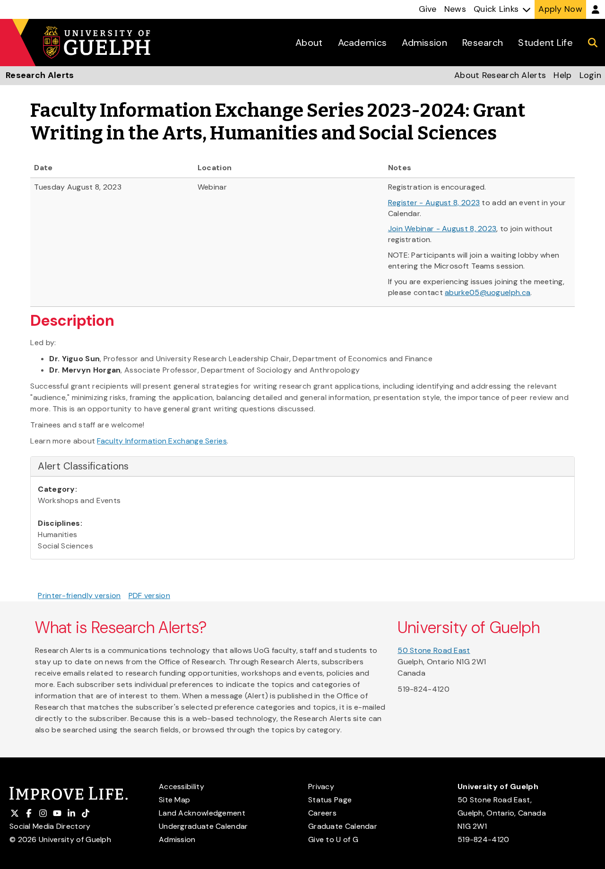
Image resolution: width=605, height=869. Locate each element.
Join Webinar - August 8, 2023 (442, 229)
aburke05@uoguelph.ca (487, 292)
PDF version (149, 595)
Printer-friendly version (79, 595)
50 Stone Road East (434, 650)
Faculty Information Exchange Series (162, 441)
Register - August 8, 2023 (434, 203)
